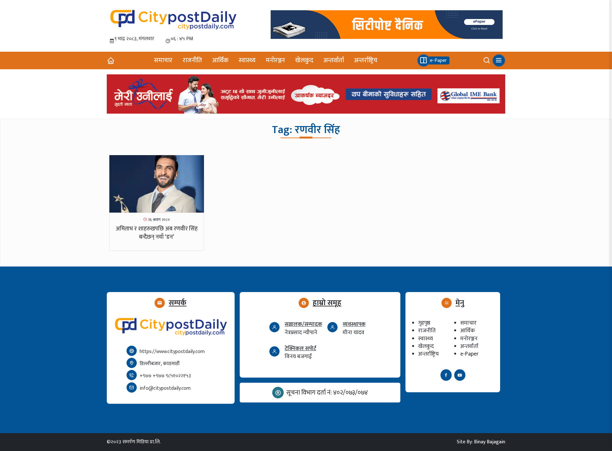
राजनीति (192, 60)
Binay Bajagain (489, 442)
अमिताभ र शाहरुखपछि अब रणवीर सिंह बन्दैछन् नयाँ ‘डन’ (157, 233)
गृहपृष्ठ (424, 322)
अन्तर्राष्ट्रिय (365, 60)
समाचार (163, 60)
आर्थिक (220, 60)
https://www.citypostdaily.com (172, 351)
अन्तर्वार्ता (334, 60)
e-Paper (469, 353)
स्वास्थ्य (247, 60)
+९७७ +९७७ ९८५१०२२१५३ (165, 376)
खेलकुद (304, 60)
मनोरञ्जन (275, 60)
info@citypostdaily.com (165, 388)
